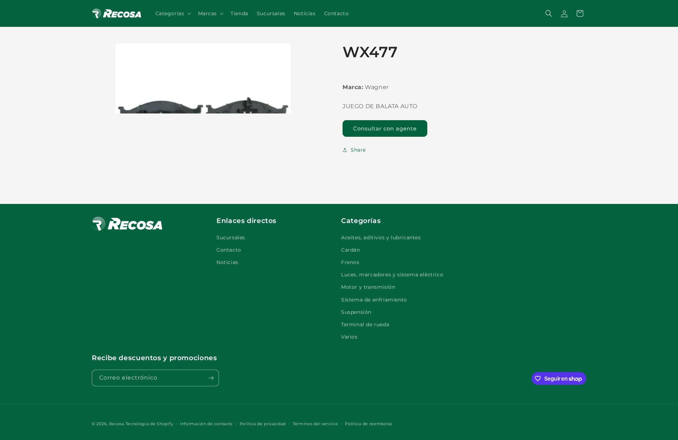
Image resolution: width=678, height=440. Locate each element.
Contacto (228, 250)
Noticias (227, 262)
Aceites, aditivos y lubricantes (381, 237)
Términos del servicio (315, 423)
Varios (349, 337)
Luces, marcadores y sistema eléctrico (392, 274)
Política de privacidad (263, 423)
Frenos (350, 262)
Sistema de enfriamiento (374, 300)
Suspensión (356, 312)
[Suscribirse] (211, 378)
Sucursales (230, 237)
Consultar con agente (385, 128)
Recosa (117, 423)
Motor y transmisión (368, 287)
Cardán (350, 250)
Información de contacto (206, 423)
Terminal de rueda (365, 324)
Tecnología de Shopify (149, 423)
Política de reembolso (368, 423)
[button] (172, 13)
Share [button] (358, 150)
